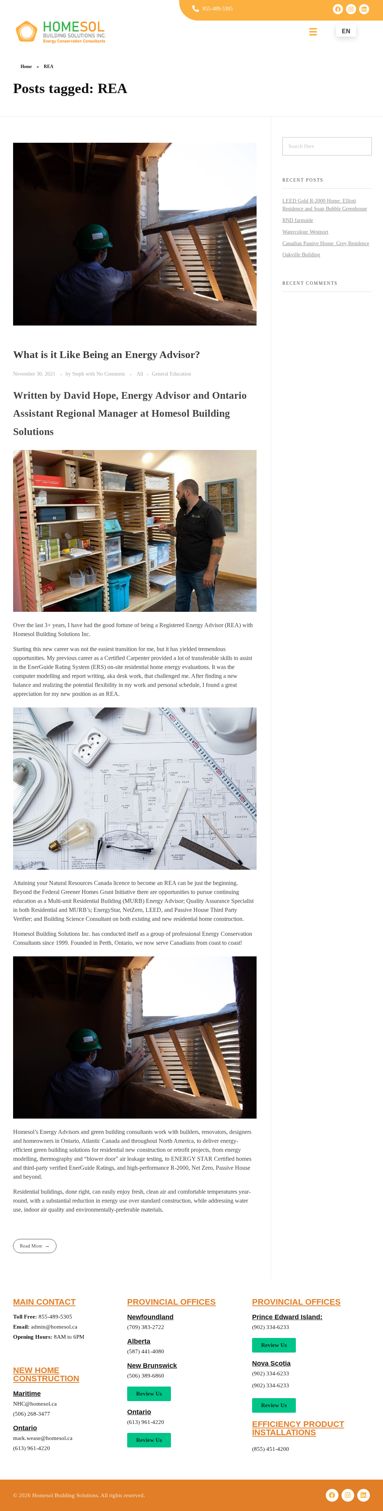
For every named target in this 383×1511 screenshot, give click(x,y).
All (140, 374)
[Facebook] (338, 9)
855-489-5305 (218, 9)
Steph (79, 374)
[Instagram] (351, 9)
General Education (171, 374)
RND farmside (297, 220)
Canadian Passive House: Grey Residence (325, 243)
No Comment (110, 374)
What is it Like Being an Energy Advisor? (106, 354)
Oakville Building (301, 255)
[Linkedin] (364, 9)
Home (26, 66)
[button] (149, 1440)
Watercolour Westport (305, 232)
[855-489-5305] (195, 8)
